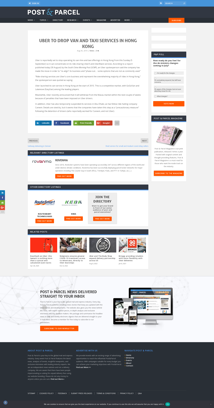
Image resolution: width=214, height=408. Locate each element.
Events (86, 20)
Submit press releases (81, 393)
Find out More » (57, 379)
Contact (129, 365)
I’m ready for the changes (166, 73)
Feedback (62, 393)
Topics (43, 20)
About (128, 363)
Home (128, 355)
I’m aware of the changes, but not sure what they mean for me (167, 90)
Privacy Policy (127, 393)
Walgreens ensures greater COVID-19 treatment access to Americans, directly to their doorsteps (72, 259)
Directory (58, 20)
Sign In (35, 3)
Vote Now (169, 103)
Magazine (101, 20)
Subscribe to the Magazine (169, 173)
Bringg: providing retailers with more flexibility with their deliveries (131, 258)
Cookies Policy (47, 393)
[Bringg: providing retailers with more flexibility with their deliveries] (132, 246)
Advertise (115, 20)
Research (71, 20)
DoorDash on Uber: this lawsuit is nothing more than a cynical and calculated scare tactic (41, 259)
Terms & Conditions (106, 393)
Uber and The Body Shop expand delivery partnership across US (102, 258)
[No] (210, 404)
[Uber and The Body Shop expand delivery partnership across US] (102, 246)
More (127, 20)
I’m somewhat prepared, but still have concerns (167, 81)
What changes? (162, 96)
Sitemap (31, 393)
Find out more (64, 176)
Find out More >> (83, 367)
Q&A (140, 393)
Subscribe (176, 20)
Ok (168, 404)
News (30, 20)
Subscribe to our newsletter (59, 328)
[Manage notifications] (5, 403)
